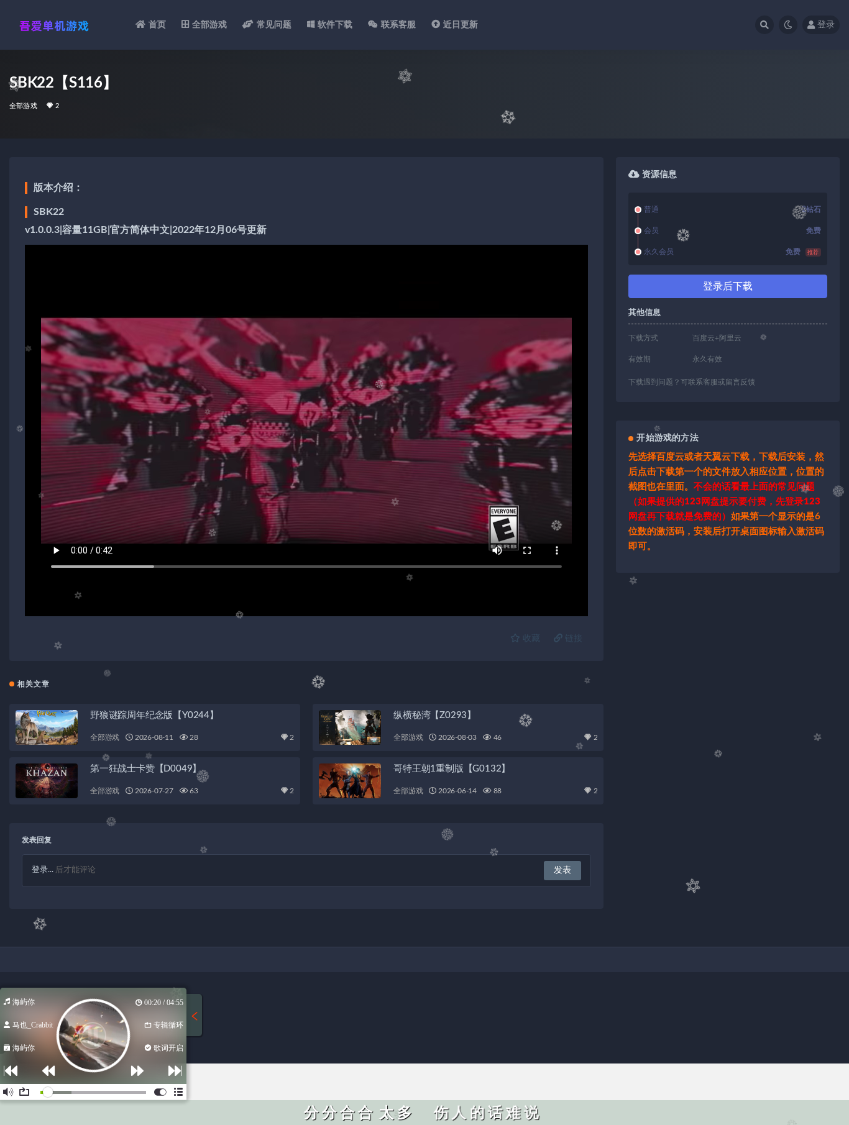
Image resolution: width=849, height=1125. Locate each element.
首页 (157, 24)
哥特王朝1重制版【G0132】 (451, 768)
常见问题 (274, 24)
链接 (572, 638)
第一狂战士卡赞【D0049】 (145, 768)
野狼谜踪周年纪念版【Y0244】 (154, 715)
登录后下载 (728, 286)
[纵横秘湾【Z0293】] (350, 727)
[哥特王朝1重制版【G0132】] (350, 780)
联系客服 (398, 24)
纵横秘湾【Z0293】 (434, 715)
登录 (826, 24)
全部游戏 (209, 24)
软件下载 (335, 24)
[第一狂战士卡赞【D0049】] (47, 780)
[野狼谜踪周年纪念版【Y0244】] (47, 727)
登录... (42, 870)
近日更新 (461, 24)
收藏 (530, 638)
